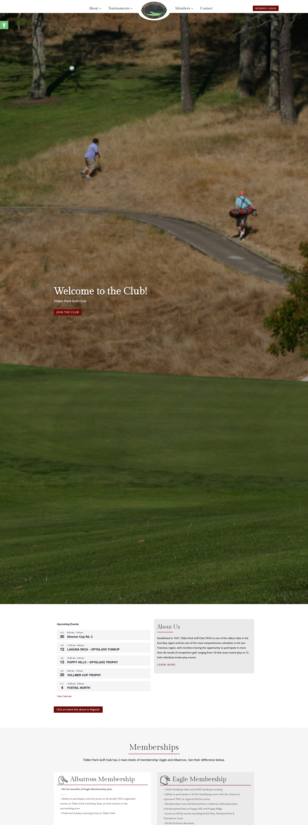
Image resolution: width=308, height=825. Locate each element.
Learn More (166, 664)
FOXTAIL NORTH (78, 688)
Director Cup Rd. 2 (80, 637)
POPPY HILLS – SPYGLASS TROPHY (92, 662)
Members (182, 8)
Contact (206, 8)
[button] (4, 25)
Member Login (42, 10)
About (93, 8)
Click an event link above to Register (78, 709)
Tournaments (119, 8)
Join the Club (67, 312)
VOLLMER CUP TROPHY (84, 675)
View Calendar (64, 696)
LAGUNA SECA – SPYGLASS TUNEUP (93, 649)
